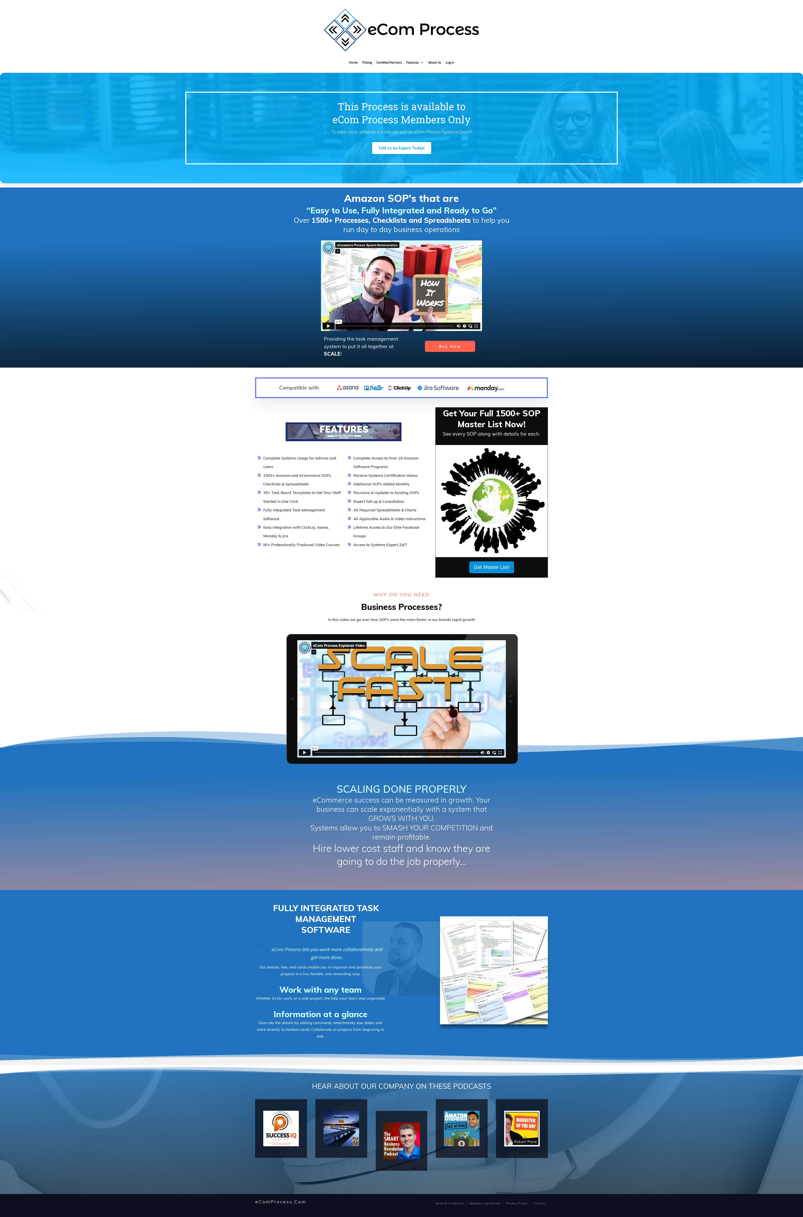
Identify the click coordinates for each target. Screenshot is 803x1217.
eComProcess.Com (280, 1202)
